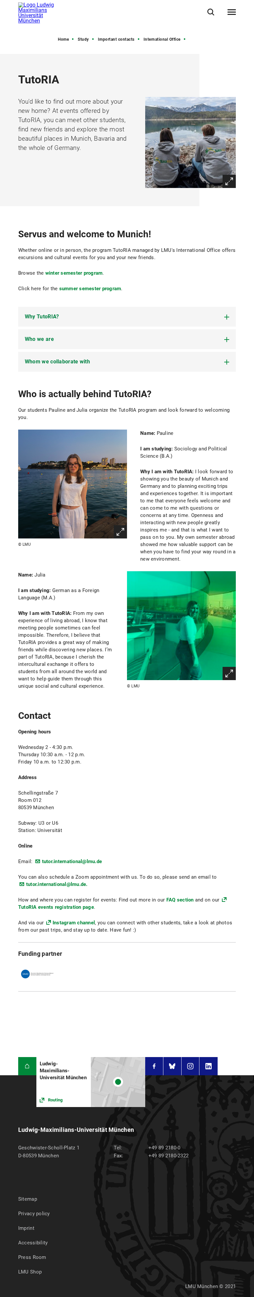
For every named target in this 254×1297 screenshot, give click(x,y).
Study (83, 39)
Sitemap (27, 1199)
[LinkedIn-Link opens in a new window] (208, 1066)
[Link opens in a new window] (90, 1082)
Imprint (26, 1228)
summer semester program (90, 289)
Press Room (32, 1257)
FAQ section (180, 900)
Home (63, 39)
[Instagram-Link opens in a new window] (190, 1066)
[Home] (27, 1066)
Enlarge (229, 181)
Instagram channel (74, 923)
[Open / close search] (210, 12)
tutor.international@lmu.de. (57, 884)
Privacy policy (34, 1214)
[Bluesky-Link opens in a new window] (172, 1066)
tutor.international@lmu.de (72, 861)
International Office (162, 39)
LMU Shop (30, 1272)
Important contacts (116, 39)
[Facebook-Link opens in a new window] (154, 1066)
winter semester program (74, 273)
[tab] (127, 317)
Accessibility (33, 1243)
